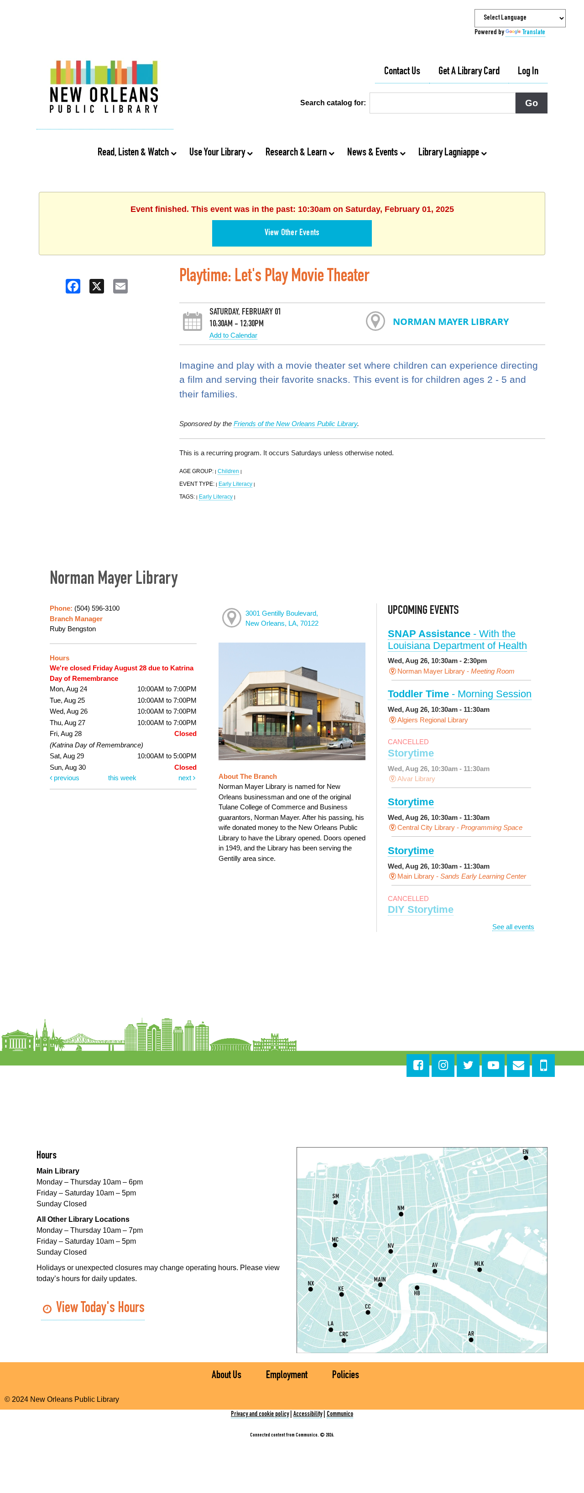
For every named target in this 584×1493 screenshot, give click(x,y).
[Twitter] (468, 1065)
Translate (533, 32)
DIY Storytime (421, 909)
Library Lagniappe (449, 153)
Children (228, 471)
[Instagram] (443, 1065)
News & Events (373, 153)
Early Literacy (235, 484)
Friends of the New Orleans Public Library (295, 423)
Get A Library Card (469, 72)
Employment (287, 1375)
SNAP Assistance (457, 639)
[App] (543, 1065)
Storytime (411, 753)
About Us (226, 1375)
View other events (292, 233)
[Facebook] (418, 1065)
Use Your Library (218, 153)
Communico (340, 1414)
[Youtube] (493, 1065)
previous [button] (65, 778)
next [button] (185, 778)
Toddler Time (460, 694)
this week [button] (122, 778)
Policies (345, 1375)
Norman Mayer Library (451, 321)
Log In (528, 72)
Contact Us (402, 72)
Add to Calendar (233, 335)
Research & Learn (297, 153)
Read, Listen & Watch (134, 153)
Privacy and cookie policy (260, 1414)
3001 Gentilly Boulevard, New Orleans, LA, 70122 (281, 618)
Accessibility (307, 1414)
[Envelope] (518, 1065)
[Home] (104, 88)
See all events (513, 927)
